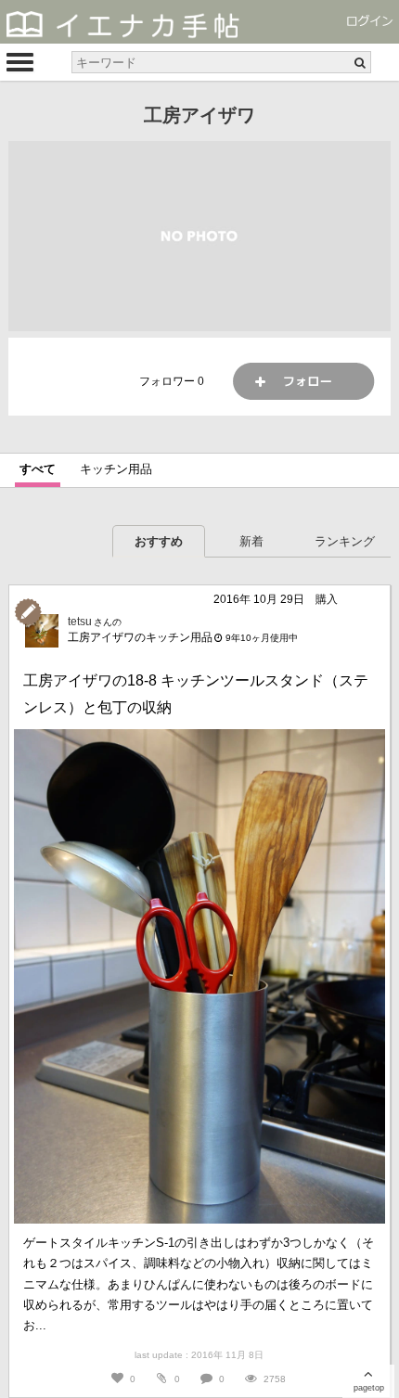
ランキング (345, 541)
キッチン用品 (116, 469)
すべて (37, 469)
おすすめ (159, 541)
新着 (251, 541)
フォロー (303, 381)
